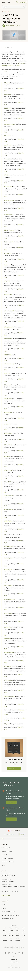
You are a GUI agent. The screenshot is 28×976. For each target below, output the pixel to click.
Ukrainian (5, 940)
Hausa (17, 930)
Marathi (23, 933)
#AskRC (6, 714)
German (11, 930)
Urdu (11, 940)
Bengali (11, 927)
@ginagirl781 (7, 253)
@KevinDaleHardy (9, 364)
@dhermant (7, 265)
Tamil (11, 938)
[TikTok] (15, 953)
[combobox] (12, 7)
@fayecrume (7, 136)
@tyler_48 (6, 373)
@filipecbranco (8, 214)
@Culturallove (8, 186)
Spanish (23, 935)
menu (3, 2)
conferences (21, 63)
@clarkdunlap (8, 145)
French (4, 930)
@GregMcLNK (8, 412)
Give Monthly (11, 802)
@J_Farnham (7, 424)
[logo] (8, 2)
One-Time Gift (11, 819)
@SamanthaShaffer (9, 311)
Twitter (6, 72)
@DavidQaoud (8, 521)
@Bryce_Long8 (8, 470)
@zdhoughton (8, 433)
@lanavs (6, 535)
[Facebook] (5, 953)
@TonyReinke (7, 482)
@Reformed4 (7, 666)
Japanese (11, 933)
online (17, 65)
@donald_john (8, 569)
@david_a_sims (8, 627)
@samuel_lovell (8, 242)
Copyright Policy (14, 962)
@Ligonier (7, 83)
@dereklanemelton (9, 599)
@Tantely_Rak (7, 94)
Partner (22, 2)
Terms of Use (14, 959)
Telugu (17, 938)
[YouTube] (19, 953)
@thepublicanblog (9, 200)
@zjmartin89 (7, 638)
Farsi (23, 927)
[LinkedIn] (22, 953)
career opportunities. (18, 949)
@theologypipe (8, 558)
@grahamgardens (9, 652)
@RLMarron (7, 175)
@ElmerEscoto (8, 445)
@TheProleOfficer (9, 295)
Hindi (23, 930)
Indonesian (4, 933)
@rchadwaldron (8, 680)
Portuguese (10, 935)
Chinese (17, 927)
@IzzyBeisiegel (8, 354)
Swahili (4, 938)
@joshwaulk (7, 385)
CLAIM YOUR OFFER (14, 768)
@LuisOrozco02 (8, 546)
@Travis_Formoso (9, 230)
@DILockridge (8, 398)
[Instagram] (9, 953)
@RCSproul (21, 710)
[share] (19, 26)
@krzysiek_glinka (8, 327)
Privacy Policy (14, 964)
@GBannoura (7, 108)
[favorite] (17, 26)
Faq (14, 956)
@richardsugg (8, 338)
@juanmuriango (8, 495)
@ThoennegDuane (9, 696)
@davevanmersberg (9, 124)
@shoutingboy (8, 585)
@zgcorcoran (7, 159)
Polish (4, 935)
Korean (17, 933)
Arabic (4, 927)
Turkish (23, 938)
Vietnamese (17, 940)
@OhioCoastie (8, 613)
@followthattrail (8, 509)
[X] (12, 953)
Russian (17, 935)
